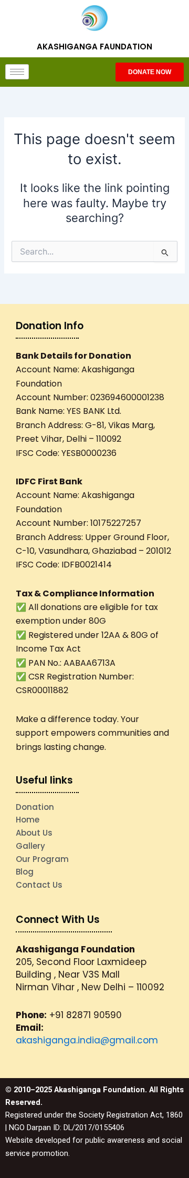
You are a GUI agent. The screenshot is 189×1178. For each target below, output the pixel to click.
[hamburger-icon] (17, 71)
